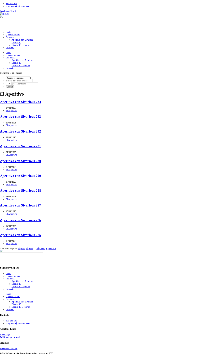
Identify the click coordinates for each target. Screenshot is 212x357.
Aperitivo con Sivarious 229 (20, 176)
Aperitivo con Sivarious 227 (20, 205)
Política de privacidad (10, 337)
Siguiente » (51, 248)
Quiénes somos (13, 34)
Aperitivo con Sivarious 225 (20, 235)
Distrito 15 (16, 42)
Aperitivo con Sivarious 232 (20, 131)
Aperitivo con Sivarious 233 (20, 116)
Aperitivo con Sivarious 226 (20, 220)
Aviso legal (5, 334)
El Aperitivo (11, 110)
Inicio (8, 32)
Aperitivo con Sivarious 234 (20, 102)
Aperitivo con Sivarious (22, 40)
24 (40, 248)
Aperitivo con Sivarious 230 (20, 161)
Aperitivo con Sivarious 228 (20, 190)
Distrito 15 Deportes (21, 45)
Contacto (10, 47)
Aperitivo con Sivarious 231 (20, 146)
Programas (10, 37)
